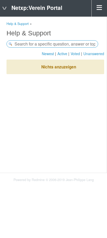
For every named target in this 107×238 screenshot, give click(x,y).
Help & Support (17, 23)
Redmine (38, 179)
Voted (75, 53)
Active (62, 53)
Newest (48, 53)
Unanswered (93, 53)
